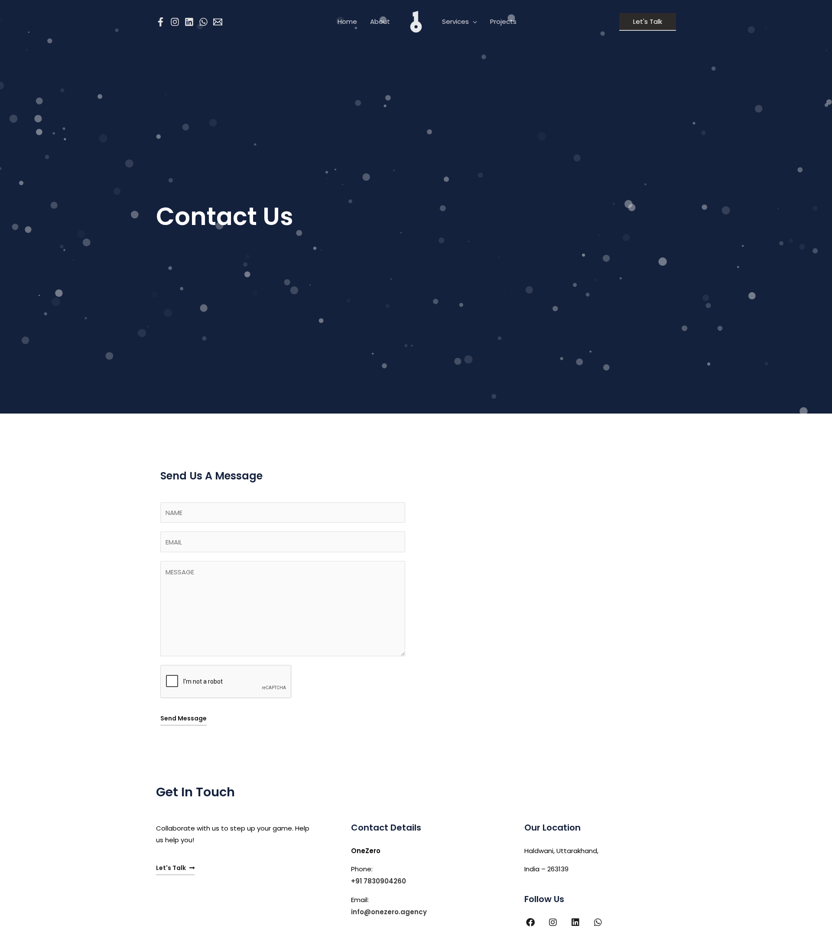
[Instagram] (174, 21)
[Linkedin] (189, 21)
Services (455, 21)
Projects (503, 21)
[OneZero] (416, 21)
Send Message (183, 718)
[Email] (217, 21)
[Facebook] (160, 21)
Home (347, 21)
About (380, 21)
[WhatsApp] (203, 21)
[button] (647, 22)
